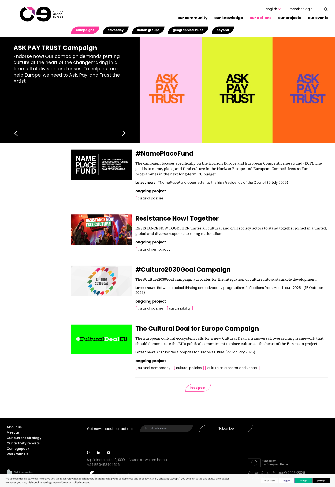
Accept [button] (303, 480)
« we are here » (155, 460)
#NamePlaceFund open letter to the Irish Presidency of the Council (222, 182)
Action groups (148, 30)
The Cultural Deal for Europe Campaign (197, 328)
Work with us (17, 454)
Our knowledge (228, 17)
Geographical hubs (188, 30)
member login (300, 9)
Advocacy (115, 30)
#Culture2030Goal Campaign (183, 269)
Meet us (13, 432)
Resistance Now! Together (177, 218)
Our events (318, 17)
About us (14, 427)
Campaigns (85, 30)
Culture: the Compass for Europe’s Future (206, 352)
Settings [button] (321, 480)
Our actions (260, 17)
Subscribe (226, 428)
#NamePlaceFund (164, 153)
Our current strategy (24, 438)
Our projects (289, 17)
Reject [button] (286, 480)
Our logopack (18, 448)
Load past (198, 387)
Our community (192, 17)
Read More (269, 480)
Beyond (223, 30)
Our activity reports (23, 443)
